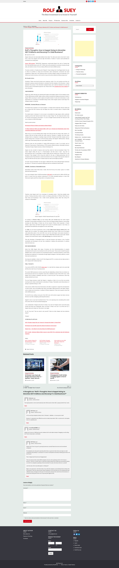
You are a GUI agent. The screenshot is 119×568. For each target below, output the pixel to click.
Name (24, 502)
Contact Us (78, 20)
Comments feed (78, 547)
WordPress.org (77, 550)
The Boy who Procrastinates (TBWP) (83, 150)
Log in (75, 543)
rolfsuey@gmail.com (52, 534)
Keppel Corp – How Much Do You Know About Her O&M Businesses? (40, 328)
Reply (25, 405)
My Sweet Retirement (79, 147)
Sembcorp (32, 349)
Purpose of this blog (27, 536)
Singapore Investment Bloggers (82, 99)
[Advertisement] (47, 186)
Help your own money (79, 125)
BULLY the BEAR (78, 130)
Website (25, 513)
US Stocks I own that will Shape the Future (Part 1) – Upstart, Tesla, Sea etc (33, 376)
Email (24, 507)
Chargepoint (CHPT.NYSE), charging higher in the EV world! (58, 376)
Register (76, 540)
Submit (50, 553)
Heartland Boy (78, 145)
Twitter (91, 1)
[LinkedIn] (79, 534)
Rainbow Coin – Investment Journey (83, 137)
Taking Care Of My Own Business (82, 128)
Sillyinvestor (77, 112)
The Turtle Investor (79, 115)
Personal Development (81, 74)
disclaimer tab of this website (61, 86)
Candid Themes (71, 564)
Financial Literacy (80, 71)
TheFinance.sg (78, 97)
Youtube (95, 1)
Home (24, 1)
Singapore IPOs (78, 154)
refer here (49, 174)
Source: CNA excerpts (30, 63)
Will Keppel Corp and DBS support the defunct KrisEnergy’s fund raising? (41, 325)
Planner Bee (77, 101)
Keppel (28, 349)
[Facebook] (74, 534)
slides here (44, 267)
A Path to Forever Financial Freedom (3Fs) (84, 121)
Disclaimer (71, 20)
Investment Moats (79, 132)
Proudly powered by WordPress (51, 564)
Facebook (89, 1)
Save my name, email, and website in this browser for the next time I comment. (42, 518)
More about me (26, 534)
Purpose (50, 20)
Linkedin (93, 1)
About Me (45, 20)
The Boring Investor (79, 134)
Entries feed (77, 545)
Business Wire (64, 20)
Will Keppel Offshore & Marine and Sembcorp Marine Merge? (38, 125)
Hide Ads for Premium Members (82, 159)
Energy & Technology (29, 47)
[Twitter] (77, 534)
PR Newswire (57, 20)
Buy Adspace (78, 157)
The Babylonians (78, 152)
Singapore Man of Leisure (80, 123)
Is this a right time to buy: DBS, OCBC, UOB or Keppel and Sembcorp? (60, 341)
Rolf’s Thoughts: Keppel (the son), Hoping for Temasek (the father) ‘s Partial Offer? (43, 322)
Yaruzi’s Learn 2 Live (79, 143)
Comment (25, 488)
